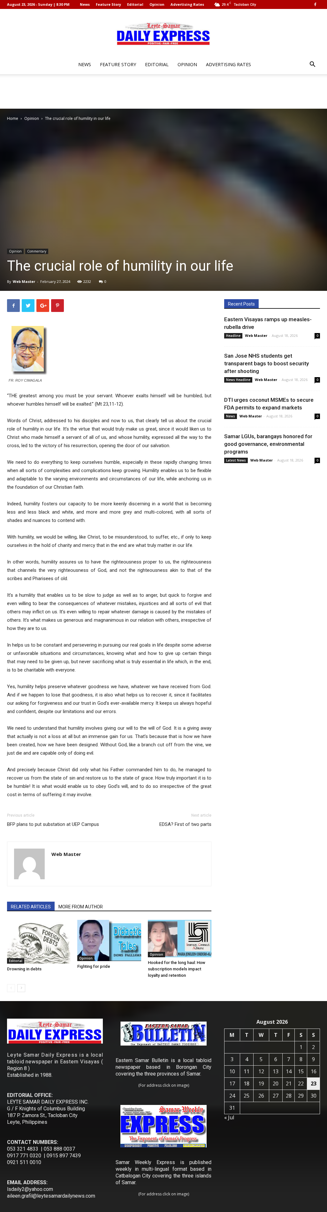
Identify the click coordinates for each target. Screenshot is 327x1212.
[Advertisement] (163, 91)
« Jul (229, 1117)
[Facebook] (315, 4)
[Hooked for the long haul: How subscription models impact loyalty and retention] (179, 938)
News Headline (238, 379)
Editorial (135, 4)
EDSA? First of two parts (185, 824)
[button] (312, 65)
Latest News (236, 460)
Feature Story (108, 4)
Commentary (36, 251)
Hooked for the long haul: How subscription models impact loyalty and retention (176, 969)
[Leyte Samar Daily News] (163, 33)
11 (246, 1071)
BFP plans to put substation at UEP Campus (53, 824)
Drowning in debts (24, 969)
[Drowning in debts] (39, 942)
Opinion (156, 4)
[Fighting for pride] (109, 940)
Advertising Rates (187, 4)
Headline (233, 335)
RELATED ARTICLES (31, 906)
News (85, 4)
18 (246, 1083)
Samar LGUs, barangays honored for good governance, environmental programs (268, 444)
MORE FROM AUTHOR (80, 906)
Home (12, 118)
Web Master (24, 281)
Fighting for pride (93, 966)
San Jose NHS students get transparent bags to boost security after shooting (266, 363)
